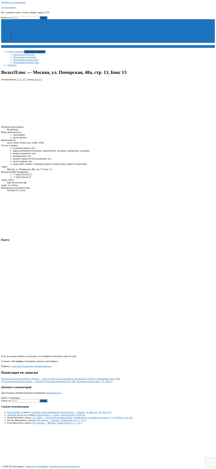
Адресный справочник (22, 366)
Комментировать (42, 366)
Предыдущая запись (60, 378)
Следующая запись (56, 381)
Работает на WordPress (37, 466)
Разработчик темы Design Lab (64, 466)
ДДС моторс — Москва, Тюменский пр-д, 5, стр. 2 (61, 420)
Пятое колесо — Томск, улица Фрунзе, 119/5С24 (61, 415)
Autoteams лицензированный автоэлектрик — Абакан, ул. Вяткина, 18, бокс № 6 (70, 412)
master (37, 79)
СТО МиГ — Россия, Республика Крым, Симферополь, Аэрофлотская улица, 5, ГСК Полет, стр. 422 (82, 417)
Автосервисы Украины (24, 32)
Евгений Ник (14, 412)
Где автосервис (8, 7)
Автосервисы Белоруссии (26, 38)
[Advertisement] (89, 102)
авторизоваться (53, 393)
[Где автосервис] (3, 21)
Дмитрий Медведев (17, 415)
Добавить (13, 41)
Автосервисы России (23, 30)
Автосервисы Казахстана (25, 35)
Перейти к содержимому (13, 2)
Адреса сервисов (17, 27)
